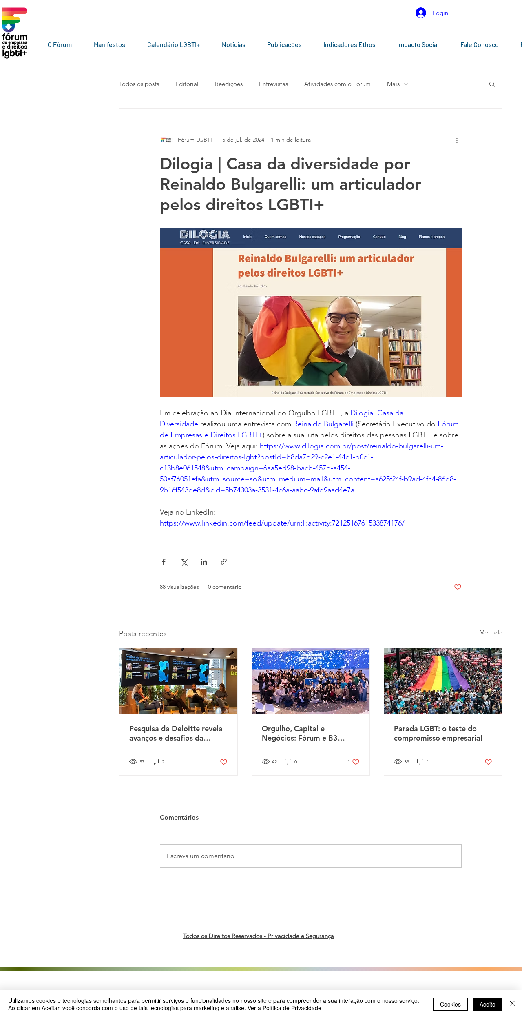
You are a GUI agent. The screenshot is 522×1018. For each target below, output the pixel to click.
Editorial (187, 84)
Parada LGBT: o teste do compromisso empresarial (438, 733)
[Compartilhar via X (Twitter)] (184, 562)
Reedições (229, 84)
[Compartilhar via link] (224, 562)
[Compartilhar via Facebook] (164, 562)
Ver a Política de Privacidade (284, 1008)
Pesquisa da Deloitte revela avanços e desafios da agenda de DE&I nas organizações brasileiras (176, 733)
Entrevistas (273, 84)
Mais (393, 84)
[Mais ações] (457, 139)
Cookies (450, 1004)
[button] (492, 83)
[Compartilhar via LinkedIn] (204, 562)
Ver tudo (491, 632)
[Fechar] (512, 1004)
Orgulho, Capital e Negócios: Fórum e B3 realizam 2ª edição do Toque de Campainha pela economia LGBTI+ (310, 733)
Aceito (487, 1004)
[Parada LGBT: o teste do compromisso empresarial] (443, 681)
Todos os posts (139, 84)
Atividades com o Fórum (337, 84)
